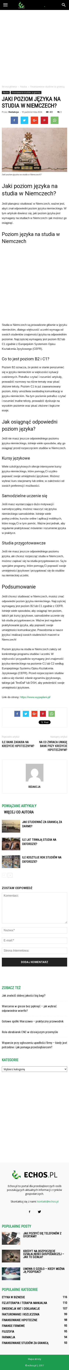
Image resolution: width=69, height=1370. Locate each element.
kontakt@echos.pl (48, 1201)
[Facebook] (29, 1212)
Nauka (6, 92)
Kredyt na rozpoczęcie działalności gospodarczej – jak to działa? (43, 1254)
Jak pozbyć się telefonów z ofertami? (42, 1235)
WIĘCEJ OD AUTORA (19, 812)
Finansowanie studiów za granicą (26, 92)
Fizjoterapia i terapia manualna (24, 1303)
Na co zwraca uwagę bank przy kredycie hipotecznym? (53, 746)
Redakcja (13, 112)
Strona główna (9, 86)
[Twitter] (39, 1212)
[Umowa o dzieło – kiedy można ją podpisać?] (11, 1273)
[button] (64, 5)
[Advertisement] (34, 46)
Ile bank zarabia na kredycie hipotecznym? (18, 744)
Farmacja (8, 1337)
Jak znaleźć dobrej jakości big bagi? (23, 995)
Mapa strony (34, 1359)
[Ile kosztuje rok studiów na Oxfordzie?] (11, 861)
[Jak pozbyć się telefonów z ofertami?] (11, 1238)
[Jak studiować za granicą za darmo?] (11, 826)
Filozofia (8, 1331)
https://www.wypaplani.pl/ (35, 697)
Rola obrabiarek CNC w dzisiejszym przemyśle (30, 1032)
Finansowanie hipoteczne (19, 1320)
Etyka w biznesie (13, 1297)
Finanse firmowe (13, 1326)
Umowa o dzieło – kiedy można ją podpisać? (44, 1270)
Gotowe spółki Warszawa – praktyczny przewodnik (32, 1021)
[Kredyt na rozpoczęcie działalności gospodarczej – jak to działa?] (11, 1256)
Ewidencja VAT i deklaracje (21, 1308)
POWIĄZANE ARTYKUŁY (19, 806)
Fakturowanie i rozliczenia (20, 1314)
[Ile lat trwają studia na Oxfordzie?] (11, 844)
